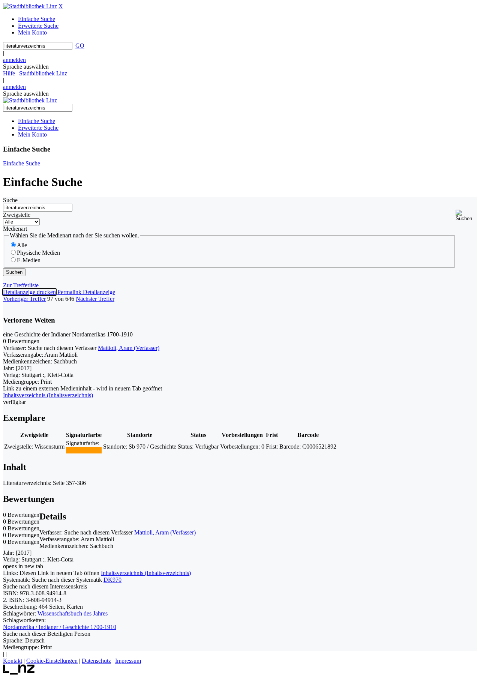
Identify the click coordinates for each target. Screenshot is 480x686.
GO (79, 45)
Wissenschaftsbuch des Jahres (73, 613)
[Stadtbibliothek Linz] (30, 6)
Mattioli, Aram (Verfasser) (128, 348)
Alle (22, 245)
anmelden (14, 60)
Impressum (128, 660)
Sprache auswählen (26, 66)
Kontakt (12, 660)
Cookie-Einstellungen (52, 660)
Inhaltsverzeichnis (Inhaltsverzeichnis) (146, 573)
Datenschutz (96, 660)
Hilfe (9, 73)
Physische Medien (38, 252)
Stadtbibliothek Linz (43, 73)
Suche (10, 200)
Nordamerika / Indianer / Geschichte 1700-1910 (59, 627)
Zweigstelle (16, 215)
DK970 (113, 579)
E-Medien (28, 260)
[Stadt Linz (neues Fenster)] (19, 672)
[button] (466, 215)
